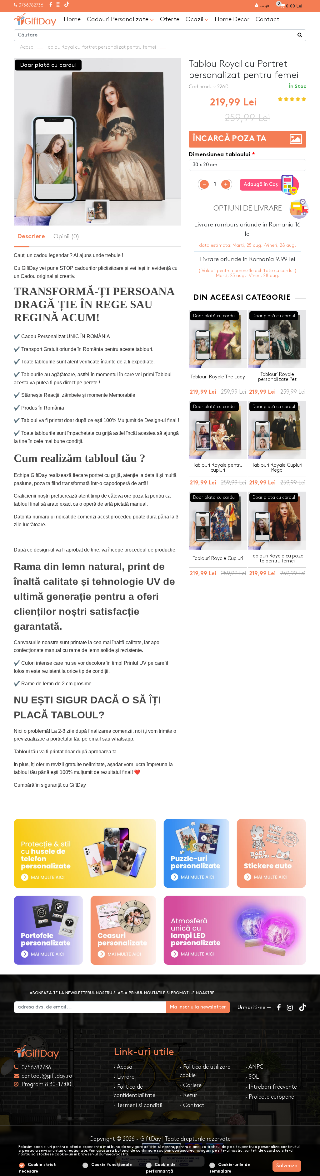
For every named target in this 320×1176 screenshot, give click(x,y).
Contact (267, 19)
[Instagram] (58, 5)
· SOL (252, 1077)
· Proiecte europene (269, 1097)
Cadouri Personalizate (118, 19)
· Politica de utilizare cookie (205, 1071)
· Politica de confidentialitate (134, 1091)
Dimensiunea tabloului (219, 155)
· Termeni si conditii (138, 1105)
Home (72, 19)
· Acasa (123, 1067)
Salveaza (287, 1166)
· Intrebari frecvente (271, 1087)
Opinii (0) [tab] (66, 236)
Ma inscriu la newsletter (198, 1007)
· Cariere (191, 1085)
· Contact (192, 1105)
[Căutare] (300, 35)
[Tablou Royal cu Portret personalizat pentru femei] (35, 19)
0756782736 (30, 5)
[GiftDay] (60, 1052)
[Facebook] (50, 5)
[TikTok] (66, 5)
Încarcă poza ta (229, 139)
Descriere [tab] (31, 237)
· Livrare (124, 1077)
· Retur (188, 1095)
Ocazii (195, 19)
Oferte (169, 19)
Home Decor (232, 19)
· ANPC (254, 1067)
